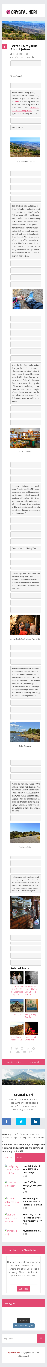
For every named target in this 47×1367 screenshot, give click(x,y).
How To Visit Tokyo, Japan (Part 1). (32, 1185)
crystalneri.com (14, 1352)
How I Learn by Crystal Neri (31, 1038)
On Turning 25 (16, 1014)
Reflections (18, 57)
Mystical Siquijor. (32, 1230)
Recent (20, 1157)
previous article (14, 1062)
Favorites (8, 1157)
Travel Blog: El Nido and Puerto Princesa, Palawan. (32, 1201)
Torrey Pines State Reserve (16, 1038)
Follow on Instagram (25, 1325)
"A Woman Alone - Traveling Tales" (25, 109)
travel (27, 57)
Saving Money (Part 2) (30, 1015)
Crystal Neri (18, 54)
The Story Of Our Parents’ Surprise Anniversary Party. (32, 1217)
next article (35, 1062)
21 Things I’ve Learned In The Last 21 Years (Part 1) (31, 990)
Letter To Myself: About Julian (23, 47)
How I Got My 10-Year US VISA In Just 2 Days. (31, 1169)
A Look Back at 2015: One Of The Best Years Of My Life (16, 990)
